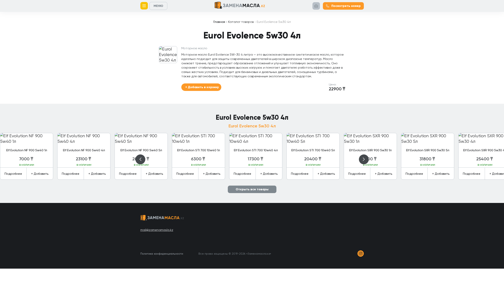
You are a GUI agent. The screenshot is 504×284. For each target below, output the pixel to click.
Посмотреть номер (346, 6)
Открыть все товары (252, 189)
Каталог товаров (240, 22)
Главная (219, 22)
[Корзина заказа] (316, 6)
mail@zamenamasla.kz (156, 230)
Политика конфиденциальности (161, 253)
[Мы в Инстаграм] (360, 253)
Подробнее (13, 174)
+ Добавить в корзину (202, 87)
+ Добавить (40, 174)
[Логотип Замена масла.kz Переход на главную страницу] (240, 6)
